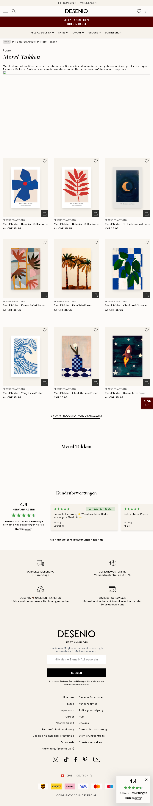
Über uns (68, 697)
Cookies (84, 723)
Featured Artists (25, 41)
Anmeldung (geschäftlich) (58, 748)
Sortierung (112, 32)
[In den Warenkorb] (44, 213)
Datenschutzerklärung (72, 681)
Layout (77, 32)
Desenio (87, 795)
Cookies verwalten (90, 742)
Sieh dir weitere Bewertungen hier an (76, 539)
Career (69, 716)
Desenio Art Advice (91, 697)
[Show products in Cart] (147, 11)
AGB (81, 716)
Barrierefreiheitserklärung (58, 729)
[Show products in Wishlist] (139, 11)
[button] (133, 789)
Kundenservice (88, 703)
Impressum (67, 710)
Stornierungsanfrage (92, 735)
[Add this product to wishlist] (44, 161)
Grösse (93, 32)
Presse (70, 703)
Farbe (61, 32)
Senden (76, 673)
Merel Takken (48, 41)
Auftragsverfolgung (91, 710)
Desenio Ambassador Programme (53, 735)
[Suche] (14, 11)
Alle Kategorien (41, 32)
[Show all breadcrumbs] (7, 42)
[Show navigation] (5, 11)
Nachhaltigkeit (65, 723)
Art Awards (67, 742)
